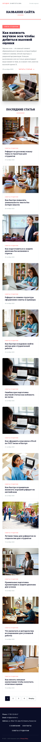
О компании (14, 726)
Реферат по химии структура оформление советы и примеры (20, 298)
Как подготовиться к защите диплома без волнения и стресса (19, 251)
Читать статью (25, 69)
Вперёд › (32, 698)
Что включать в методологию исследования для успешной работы (19, 633)
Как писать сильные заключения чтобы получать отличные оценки (19, 681)
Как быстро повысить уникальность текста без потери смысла (17, 202)
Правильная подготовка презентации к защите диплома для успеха (20, 584)
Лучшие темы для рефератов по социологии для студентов (20, 537)
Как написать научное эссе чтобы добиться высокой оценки (18, 37)
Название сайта (20, 12)
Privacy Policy (24, 738)
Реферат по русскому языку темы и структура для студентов (18, 153)
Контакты (27, 726)
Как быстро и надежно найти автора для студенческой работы (19, 346)
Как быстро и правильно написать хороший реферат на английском (20, 489)
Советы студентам (11, 26)
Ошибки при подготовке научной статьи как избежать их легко (19, 394)
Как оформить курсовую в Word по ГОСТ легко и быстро (20, 442)
